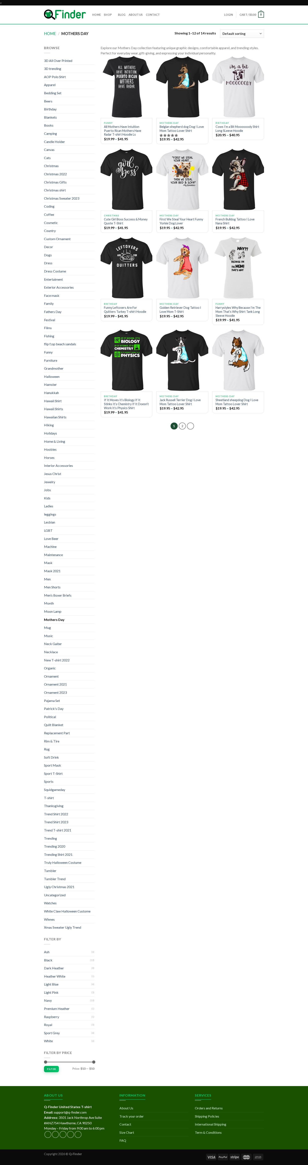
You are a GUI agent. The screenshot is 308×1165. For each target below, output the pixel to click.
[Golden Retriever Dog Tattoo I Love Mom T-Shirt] (182, 268)
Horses (49, 457)
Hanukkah (51, 393)
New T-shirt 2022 (57, 660)
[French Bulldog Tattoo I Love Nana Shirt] (238, 179)
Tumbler (50, 871)
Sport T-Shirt (53, 773)
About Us (126, 1108)
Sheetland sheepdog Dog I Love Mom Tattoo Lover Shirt (237, 402)
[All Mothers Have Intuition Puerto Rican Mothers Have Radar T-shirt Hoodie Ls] (126, 87)
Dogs (48, 255)
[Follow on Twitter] (63, 1134)
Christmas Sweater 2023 (61, 198)
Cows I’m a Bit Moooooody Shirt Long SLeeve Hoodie (237, 128)
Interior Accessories (58, 465)
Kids (47, 498)
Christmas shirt (55, 190)
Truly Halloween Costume (62, 862)
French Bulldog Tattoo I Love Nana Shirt (235, 221)
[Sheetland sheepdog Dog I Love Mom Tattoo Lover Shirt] (238, 360)
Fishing (49, 336)
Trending (50, 838)
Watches (50, 903)
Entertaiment (53, 279)
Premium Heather (57, 1009)
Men (47, 579)
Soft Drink (51, 757)
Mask (48, 563)
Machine (50, 546)
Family (49, 303)
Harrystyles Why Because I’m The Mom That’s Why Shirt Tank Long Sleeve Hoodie (238, 311)
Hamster (50, 384)
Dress (48, 263)
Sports (48, 781)
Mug (47, 628)
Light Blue (51, 984)
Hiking (49, 425)
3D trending (52, 69)
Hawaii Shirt (53, 401)
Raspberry (51, 1017)
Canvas (49, 150)
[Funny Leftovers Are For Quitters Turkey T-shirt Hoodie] (126, 268)
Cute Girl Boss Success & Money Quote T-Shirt (126, 221)
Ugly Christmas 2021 (59, 887)
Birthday (50, 109)
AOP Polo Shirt (55, 77)
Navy (48, 1000)
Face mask (51, 295)
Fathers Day (52, 312)
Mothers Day (54, 620)
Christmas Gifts (55, 182)
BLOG (122, 14)
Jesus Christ (52, 474)
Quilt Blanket (53, 725)
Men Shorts (52, 587)
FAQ (122, 1140)
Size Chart (126, 1132)
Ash (46, 952)
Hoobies (50, 449)
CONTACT (153, 14)
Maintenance (53, 555)
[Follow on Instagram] (55, 1134)
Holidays (50, 433)
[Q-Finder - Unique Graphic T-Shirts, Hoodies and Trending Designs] (65, 14)
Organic (50, 668)
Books (48, 125)
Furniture (50, 360)
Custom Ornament (57, 239)
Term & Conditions (208, 1132)
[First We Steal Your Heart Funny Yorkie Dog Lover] (182, 179)
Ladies (48, 506)
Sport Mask (52, 765)
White (48, 1041)
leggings (50, 514)
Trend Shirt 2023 (56, 822)
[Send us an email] (70, 1134)
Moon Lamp (52, 611)
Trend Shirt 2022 (56, 814)
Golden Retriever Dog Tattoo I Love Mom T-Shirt (180, 309)
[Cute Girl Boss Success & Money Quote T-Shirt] (126, 179)
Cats (47, 158)
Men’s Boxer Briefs (57, 595)
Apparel (50, 85)
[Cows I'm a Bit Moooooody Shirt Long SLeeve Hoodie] (238, 87)
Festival (49, 320)
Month (49, 603)
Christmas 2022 (55, 174)
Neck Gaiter (53, 644)
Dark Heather (54, 968)
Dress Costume (55, 271)
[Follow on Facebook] (47, 1134)
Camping (50, 133)
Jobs (47, 490)
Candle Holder (54, 142)
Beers (48, 101)
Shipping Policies (207, 1116)
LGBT (48, 530)
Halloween (52, 376)
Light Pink (51, 992)
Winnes (49, 919)
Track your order (131, 1116)
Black (48, 960)
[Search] (164, 14)
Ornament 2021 (55, 684)
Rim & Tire (51, 741)
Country (50, 231)
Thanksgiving (53, 806)
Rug (47, 749)
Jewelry (49, 482)
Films (48, 328)
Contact (125, 1124)
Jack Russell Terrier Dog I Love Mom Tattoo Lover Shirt (180, 402)
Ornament (51, 676)
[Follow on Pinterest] (78, 1134)
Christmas (51, 166)
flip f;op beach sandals (60, 344)
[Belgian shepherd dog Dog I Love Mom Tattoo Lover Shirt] (182, 87)
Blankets (50, 117)
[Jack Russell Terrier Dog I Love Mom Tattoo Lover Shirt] (182, 360)
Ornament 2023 (55, 692)
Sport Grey (52, 1033)
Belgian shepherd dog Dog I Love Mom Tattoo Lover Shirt (182, 128)
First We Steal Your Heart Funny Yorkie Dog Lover (181, 221)
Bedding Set (52, 93)
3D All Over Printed (58, 61)
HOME (96, 14)
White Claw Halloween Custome (67, 911)
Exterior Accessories (59, 287)
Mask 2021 (52, 571)
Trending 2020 (54, 846)
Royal (48, 1025)
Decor (48, 247)
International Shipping (210, 1124)
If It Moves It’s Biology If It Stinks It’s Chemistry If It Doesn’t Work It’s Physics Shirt (126, 404)
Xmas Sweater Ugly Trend (62, 927)
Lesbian (49, 522)
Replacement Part (57, 733)
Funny (48, 352)
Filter (51, 1069)
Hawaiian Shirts (55, 417)
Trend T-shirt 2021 (57, 830)
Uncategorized (55, 895)
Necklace (51, 652)
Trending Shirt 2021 (58, 854)
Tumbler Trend (55, 879)
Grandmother (53, 368)
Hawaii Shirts (53, 409)
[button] (169, 135)
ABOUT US (136, 14)
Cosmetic (51, 223)
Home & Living (54, 441)
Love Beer (51, 539)
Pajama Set (52, 701)
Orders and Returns (209, 1108)
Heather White (54, 976)
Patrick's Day (53, 709)
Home (50, 33)
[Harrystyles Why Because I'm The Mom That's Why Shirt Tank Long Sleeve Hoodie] (238, 268)
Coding (49, 206)
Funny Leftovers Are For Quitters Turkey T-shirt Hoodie (125, 309)
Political (50, 717)
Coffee (49, 214)
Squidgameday (54, 790)
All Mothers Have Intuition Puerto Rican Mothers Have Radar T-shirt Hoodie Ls (122, 130)
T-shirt (49, 798)
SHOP (108, 14)
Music (48, 636)
